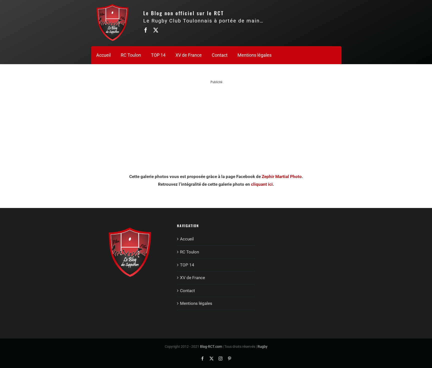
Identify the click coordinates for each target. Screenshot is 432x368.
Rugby (263, 347)
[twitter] (155, 30)
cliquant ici (262, 184)
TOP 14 (187, 264)
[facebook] (145, 30)
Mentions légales (196, 303)
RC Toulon (189, 251)
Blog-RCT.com (211, 347)
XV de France (192, 277)
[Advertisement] (216, 119)
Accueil (187, 238)
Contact (187, 290)
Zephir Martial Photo (282, 176)
